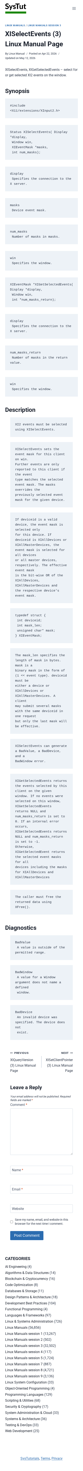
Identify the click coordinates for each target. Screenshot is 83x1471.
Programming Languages (24, 1395)
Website (18, 1209)
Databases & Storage (21, 1291)
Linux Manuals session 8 (24, 1370)
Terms (45, 1458)
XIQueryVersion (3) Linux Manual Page (23, 1062)
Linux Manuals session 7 (24, 1364)
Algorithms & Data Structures (27, 1273)
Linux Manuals (15, 25)
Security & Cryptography (23, 1407)
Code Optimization (19, 1285)
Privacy (57, 1458)
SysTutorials (29, 1458)
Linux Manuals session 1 (24, 1334)
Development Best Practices (26, 1303)
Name (17, 1170)
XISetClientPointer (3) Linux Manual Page (59, 1062)
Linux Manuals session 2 (24, 1340)
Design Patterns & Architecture (28, 1297)
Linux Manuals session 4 (24, 1352)
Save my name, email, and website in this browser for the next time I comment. (41, 1222)
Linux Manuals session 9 (24, 1376)
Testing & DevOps (18, 1425)
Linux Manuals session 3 (44, 25)
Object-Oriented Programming (27, 1388)
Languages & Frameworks (24, 1315)
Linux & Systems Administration (29, 1321)
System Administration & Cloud (28, 1413)
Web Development (18, 1431)
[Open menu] (74, 8)
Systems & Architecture (22, 1419)
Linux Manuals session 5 (24, 1358)
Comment (18, 1105)
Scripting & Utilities (19, 1400)
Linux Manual (17, 53)
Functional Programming (24, 1309)
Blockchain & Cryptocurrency (26, 1279)
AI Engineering (16, 1267)
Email (17, 1189)
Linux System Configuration (26, 1382)
